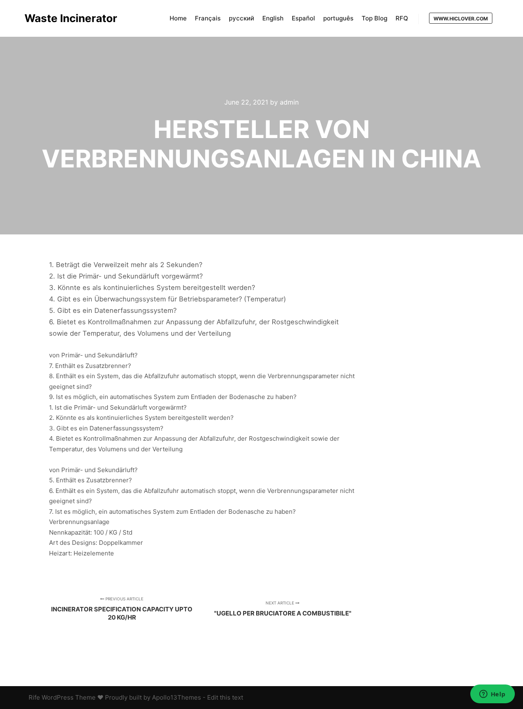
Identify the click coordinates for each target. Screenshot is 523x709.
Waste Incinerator (65, 18)
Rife (34, 697)
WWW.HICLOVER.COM (461, 19)
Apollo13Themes (176, 697)
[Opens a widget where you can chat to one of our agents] (492, 694)
